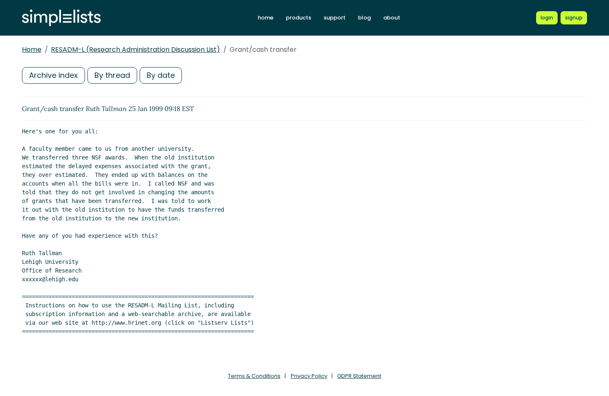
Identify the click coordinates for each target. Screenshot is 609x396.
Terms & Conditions (254, 376)
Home (31, 49)
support (335, 18)
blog (364, 18)
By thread (112, 75)
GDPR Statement (359, 376)
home (265, 18)
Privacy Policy (309, 376)
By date (161, 75)
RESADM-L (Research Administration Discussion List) (135, 49)
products (298, 18)
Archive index (53, 75)
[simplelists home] (61, 18)
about (391, 18)
